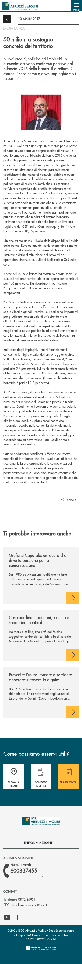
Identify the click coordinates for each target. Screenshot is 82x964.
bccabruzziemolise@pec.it (29, 905)
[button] (76, 5)
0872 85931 (27, 899)
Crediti (51, 939)
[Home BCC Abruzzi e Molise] (20, 5)
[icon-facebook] (17, 917)
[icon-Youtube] (6, 917)
